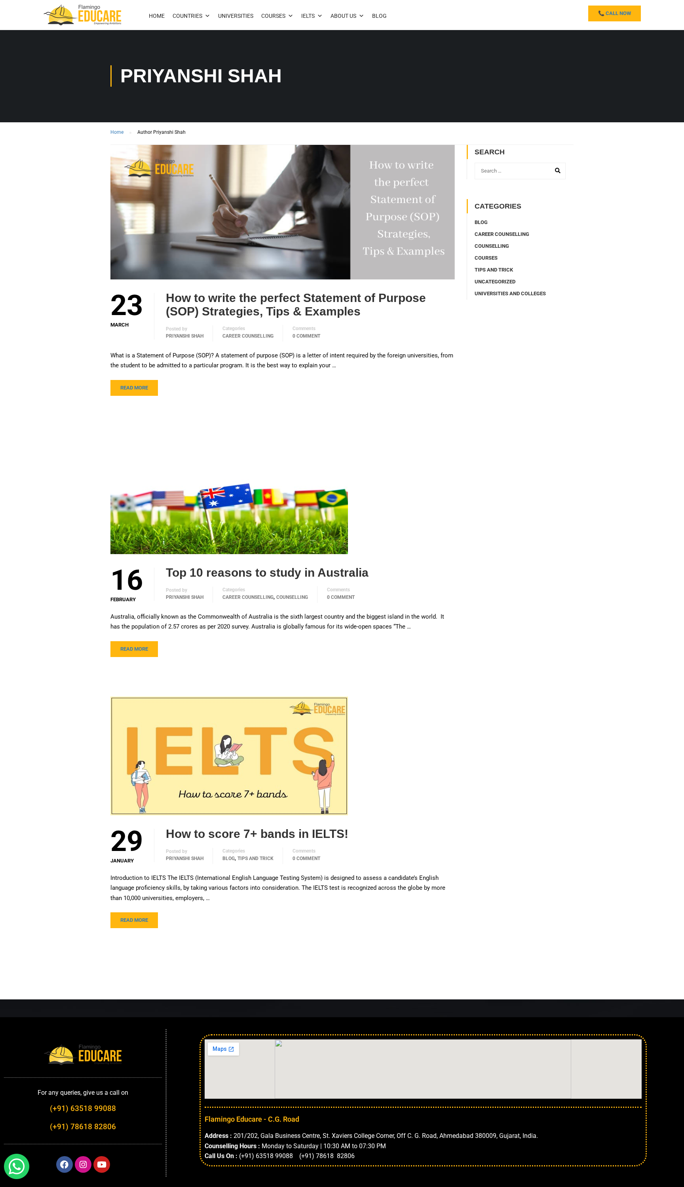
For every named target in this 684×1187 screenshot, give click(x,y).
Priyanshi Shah (184, 336)
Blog (379, 16)
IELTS (308, 16)
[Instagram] (83, 1164)
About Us (343, 16)
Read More (134, 388)
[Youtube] (101, 1164)
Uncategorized (495, 282)
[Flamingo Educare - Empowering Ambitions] (82, 14)
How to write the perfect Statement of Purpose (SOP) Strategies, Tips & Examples (296, 304)
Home (157, 16)
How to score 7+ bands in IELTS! (257, 833)
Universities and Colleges (510, 293)
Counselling (292, 597)
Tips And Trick (256, 858)
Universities (235, 16)
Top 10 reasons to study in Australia (267, 572)
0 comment (306, 336)
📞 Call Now (614, 13)
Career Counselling (248, 336)
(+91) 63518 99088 (83, 1108)
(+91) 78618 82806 (83, 1126)
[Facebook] (64, 1164)
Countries (187, 16)
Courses (273, 16)
